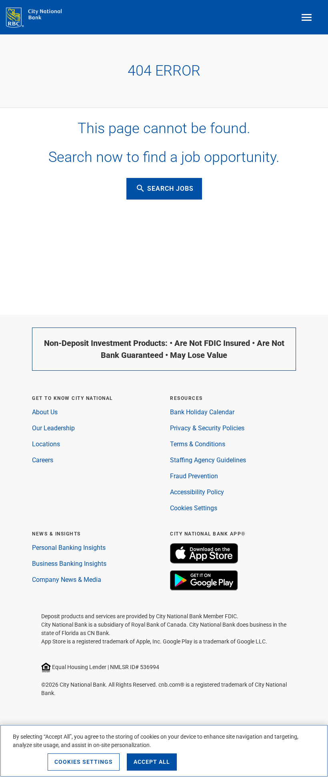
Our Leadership (53, 428)
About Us (45, 412)
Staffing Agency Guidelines (208, 460)
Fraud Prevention (194, 476)
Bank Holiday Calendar (202, 412)
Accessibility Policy (197, 492)
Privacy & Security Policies (207, 428)
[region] (164, 751)
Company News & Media (66, 579)
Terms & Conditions (197, 444)
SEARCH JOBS (165, 188)
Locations (46, 444)
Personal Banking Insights (69, 547)
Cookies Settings (193, 508)
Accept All (152, 762)
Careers (42, 460)
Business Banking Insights (69, 563)
